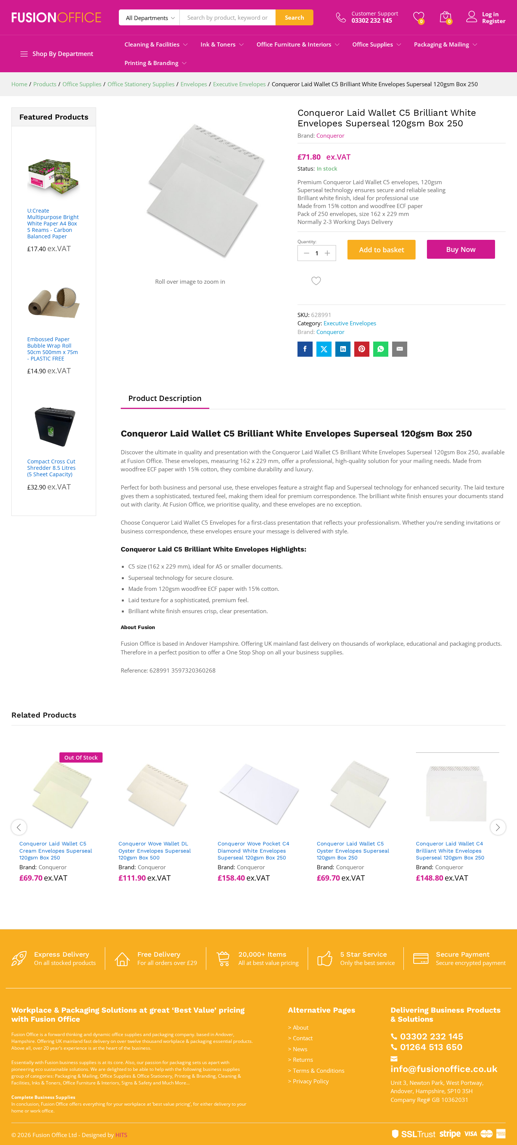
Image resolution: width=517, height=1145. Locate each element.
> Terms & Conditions (316, 1070)
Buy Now (461, 249)
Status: (306, 168)
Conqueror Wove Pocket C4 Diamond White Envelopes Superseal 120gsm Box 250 (254, 850)
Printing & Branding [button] (151, 63)
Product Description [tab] (165, 398)
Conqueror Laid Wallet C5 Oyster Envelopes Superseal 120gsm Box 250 (353, 850)
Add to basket (381, 249)
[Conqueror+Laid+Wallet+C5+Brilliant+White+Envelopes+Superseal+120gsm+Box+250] (324, 349)
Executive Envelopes (350, 323)
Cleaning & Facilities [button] (152, 44)
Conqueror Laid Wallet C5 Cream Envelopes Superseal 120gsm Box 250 (55, 850)
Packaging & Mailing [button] (441, 44)
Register (494, 20)
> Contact (300, 1038)
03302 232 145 (431, 1036)
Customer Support (375, 14)
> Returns (300, 1059)
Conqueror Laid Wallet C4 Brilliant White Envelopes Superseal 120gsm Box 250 (450, 850)
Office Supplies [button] (372, 44)
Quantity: (306, 241)
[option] (61, 827)
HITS (121, 1135)
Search (294, 17)
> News (297, 1049)
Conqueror (330, 135)
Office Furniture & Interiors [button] (294, 44)
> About (298, 1027)
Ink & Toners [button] (218, 44)
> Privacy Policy (308, 1081)
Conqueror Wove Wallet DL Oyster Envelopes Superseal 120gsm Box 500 (154, 850)
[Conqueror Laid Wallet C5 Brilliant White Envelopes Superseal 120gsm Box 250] (305, 349)
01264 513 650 (431, 1047)
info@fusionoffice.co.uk (444, 1069)
